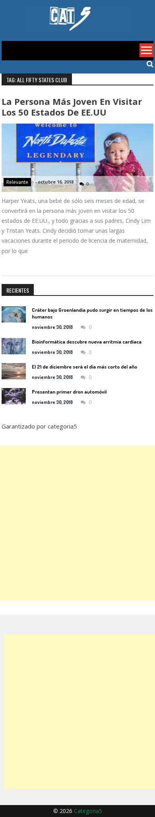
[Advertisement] (77, 523)
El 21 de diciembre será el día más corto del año (84, 366)
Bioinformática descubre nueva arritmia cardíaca (86, 341)
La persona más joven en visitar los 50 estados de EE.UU (72, 106)
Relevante (17, 182)
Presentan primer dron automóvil (69, 391)
